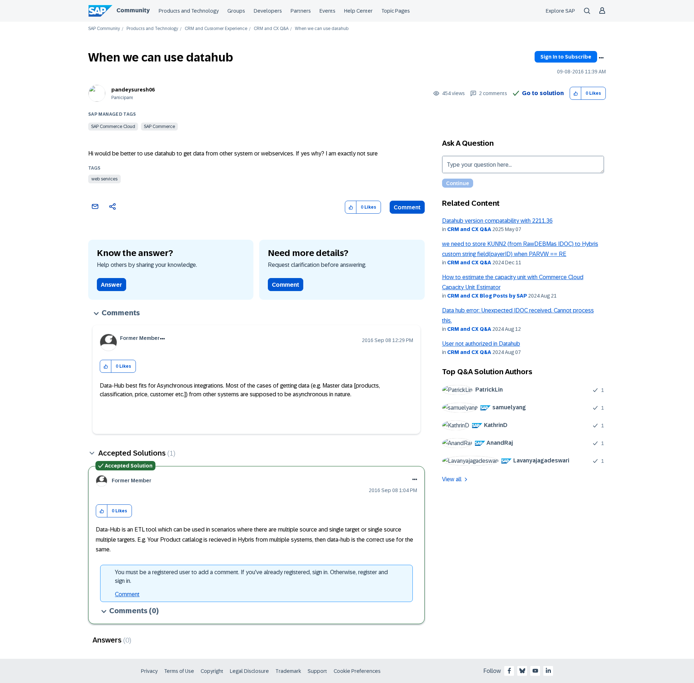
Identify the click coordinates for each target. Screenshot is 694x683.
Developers (268, 11)
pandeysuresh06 (133, 90)
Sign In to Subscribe (565, 57)
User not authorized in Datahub (481, 344)
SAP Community (104, 28)
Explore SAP (560, 11)
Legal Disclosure (249, 671)
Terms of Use (179, 671)
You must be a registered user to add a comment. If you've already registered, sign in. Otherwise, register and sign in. (251, 576)
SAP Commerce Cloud (113, 126)
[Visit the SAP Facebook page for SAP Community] (509, 671)
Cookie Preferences (357, 671)
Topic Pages (395, 11)
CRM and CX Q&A (271, 28)
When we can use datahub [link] (321, 28)
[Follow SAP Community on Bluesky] (522, 671)
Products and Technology (189, 11)
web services (104, 179)
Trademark (288, 671)
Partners (301, 11)
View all (452, 479)
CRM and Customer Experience (216, 28)
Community (133, 10)
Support (317, 671)
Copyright (212, 671)
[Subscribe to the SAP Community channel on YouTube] (535, 671)
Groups (236, 11)
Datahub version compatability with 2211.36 (497, 221)
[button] (575, 93)
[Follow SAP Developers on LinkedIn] (548, 671)
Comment (407, 207)
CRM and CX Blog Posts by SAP (487, 296)
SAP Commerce (159, 126)
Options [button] (601, 58)
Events (327, 11)
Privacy (149, 671)
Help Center (358, 11)
